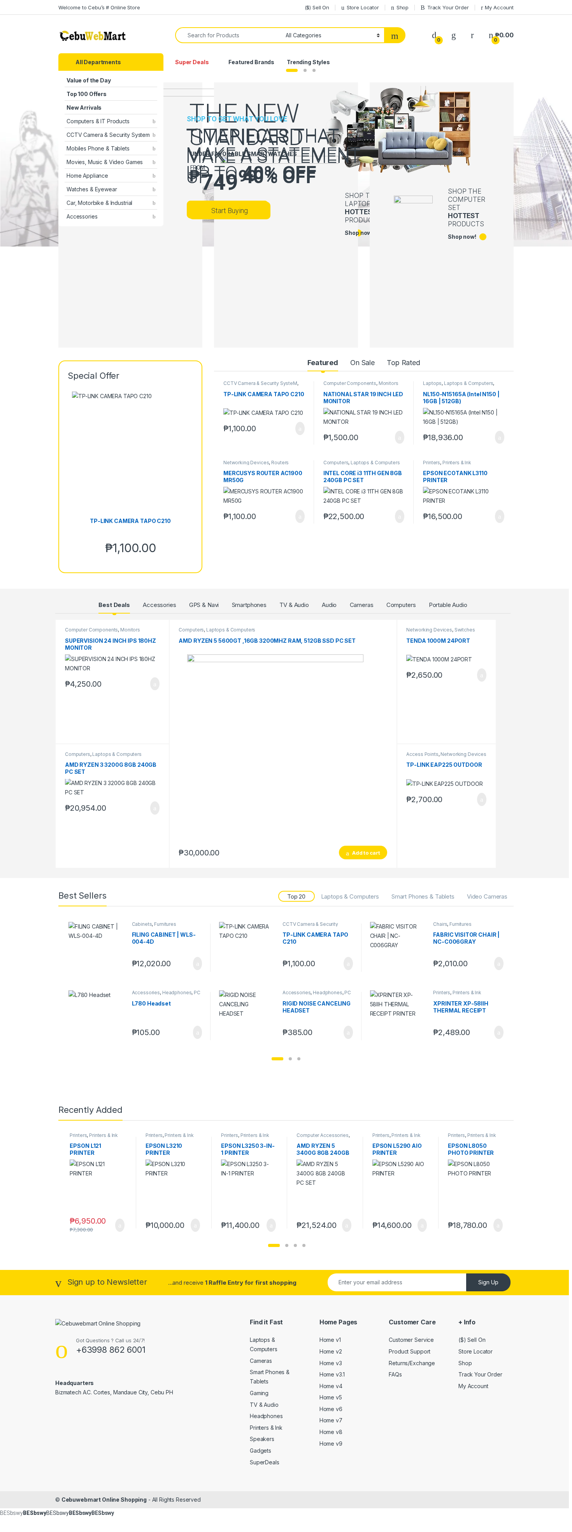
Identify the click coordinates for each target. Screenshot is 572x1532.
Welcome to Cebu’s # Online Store (99, 7)
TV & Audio (294, 605)
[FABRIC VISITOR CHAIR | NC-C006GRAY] (399, 948)
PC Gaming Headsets (166, 995)
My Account (499, 7)
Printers (431, 462)
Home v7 (330, 1420)
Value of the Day (89, 80)
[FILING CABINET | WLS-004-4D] (97, 948)
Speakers (262, 1439)
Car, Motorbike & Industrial (99, 202)
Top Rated (403, 363)
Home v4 (330, 1386)
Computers (336, 462)
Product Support (409, 1351)
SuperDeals (264, 1462)
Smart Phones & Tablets (422, 896)
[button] (277, 1058)
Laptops (432, 383)
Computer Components (349, 383)
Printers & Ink (456, 462)
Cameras (362, 605)
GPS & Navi (204, 605)
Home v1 (330, 1339)
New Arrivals (84, 107)
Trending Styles (308, 62)
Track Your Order (448, 7)
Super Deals (192, 62)
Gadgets (260, 1450)
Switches (464, 630)
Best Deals (114, 605)
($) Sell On (317, 7)
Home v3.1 (332, 1374)
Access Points (422, 754)
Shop (403, 7)
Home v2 (330, 1351)
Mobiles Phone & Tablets (98, 148)
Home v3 (330, 1363)
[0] (434, 35)
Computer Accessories (322, 1135)
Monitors (388, 383)
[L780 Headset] (97, 1016)
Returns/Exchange (412, 1363)
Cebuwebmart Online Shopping (104, 1499)
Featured (322, 363)
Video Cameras (487, 896)
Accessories (82, 216)
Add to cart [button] (299, 428)
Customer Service (411, 1339)
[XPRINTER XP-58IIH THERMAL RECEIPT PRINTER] (399, 1016)
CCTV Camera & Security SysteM (260, 383)
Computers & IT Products (98, 121)
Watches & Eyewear (92, 189)
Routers (280, 462)
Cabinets (142, 924)
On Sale (362, 363)
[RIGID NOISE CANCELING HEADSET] (248, 1016)
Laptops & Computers (468, 383)
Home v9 (330, 1443)
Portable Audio (448, 605)
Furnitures (165, 924)
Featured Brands (251, 62)
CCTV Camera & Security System (108, 134)
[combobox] (228, 35)
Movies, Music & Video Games (105, 162)
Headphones (177, 992)
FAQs (395, 1374)
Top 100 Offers (87, 94)
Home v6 (330, 1409)
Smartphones (249, 605)
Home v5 (330, 1397)
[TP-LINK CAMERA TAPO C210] (248, 948)
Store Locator (363, 7)
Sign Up (488, 1282)
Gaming (259, 1393)
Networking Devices (246, 462)
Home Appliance (87, 175)
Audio (329, 605)
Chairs (440, 924)
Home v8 (330, 1432)
